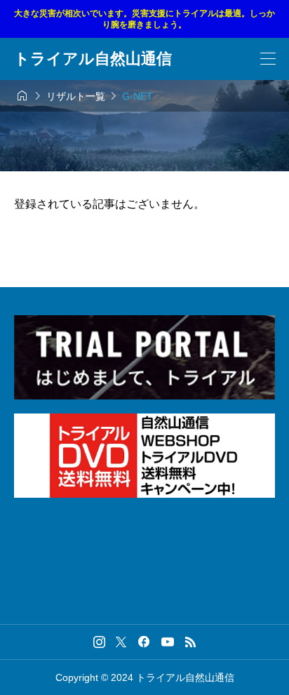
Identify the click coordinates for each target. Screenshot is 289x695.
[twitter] (121, 641)
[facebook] (144, 642)
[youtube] (167, 641)
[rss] (190, 642)
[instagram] (99, 641)
